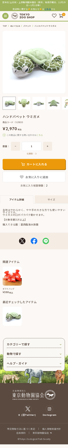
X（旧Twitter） (27, 415)
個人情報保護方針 (51, 429)
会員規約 (20, 433)
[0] (61, 16)
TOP (5, 26)
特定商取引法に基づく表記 (21, 429)
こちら (47, 8)
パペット (27, 26)
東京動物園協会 (41, 433)
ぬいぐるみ (15, 26)
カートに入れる (37, 164)
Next (64, 62)
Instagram (49, 415)
